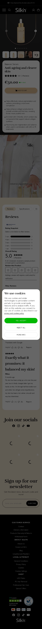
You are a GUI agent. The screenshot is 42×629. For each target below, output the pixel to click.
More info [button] (21, 335)
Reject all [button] (21, 328)
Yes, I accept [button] (21, 321)
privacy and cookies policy (14, 313)
